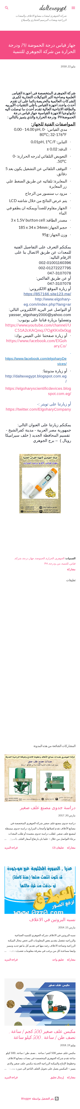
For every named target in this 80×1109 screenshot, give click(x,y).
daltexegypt (53, 8)
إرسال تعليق (57, 1077)
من (58, 563)
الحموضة (40, 558)
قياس (73, 563)
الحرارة (50, 558)
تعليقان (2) (58, 847)
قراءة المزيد (11, 847)
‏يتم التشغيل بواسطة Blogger (38, 1098)
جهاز (31, 558)
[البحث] (6, 6)
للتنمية (65, 563)
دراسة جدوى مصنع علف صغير (48, 807)
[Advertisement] (40, 706)
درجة (25, 558)
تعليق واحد (58, 959)
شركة (18, 558)
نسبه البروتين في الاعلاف (52, 919)
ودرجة (52, 563)
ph (46, 563)
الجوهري (59, 558)
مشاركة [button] (71, 569)
